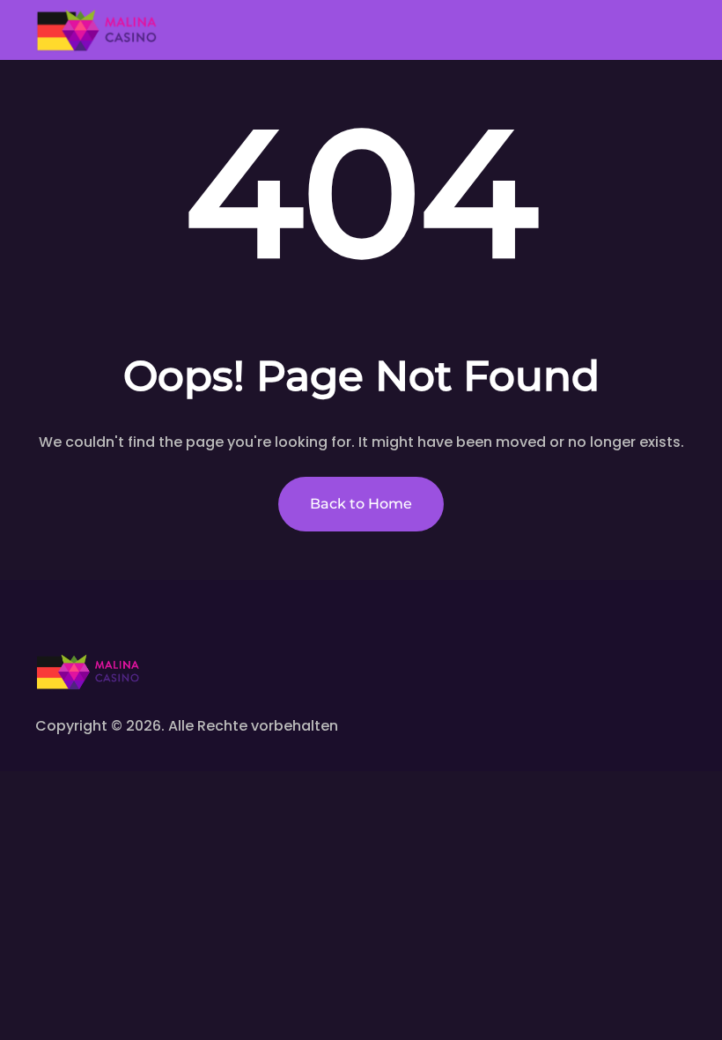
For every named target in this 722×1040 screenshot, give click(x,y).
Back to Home (361, 503)
